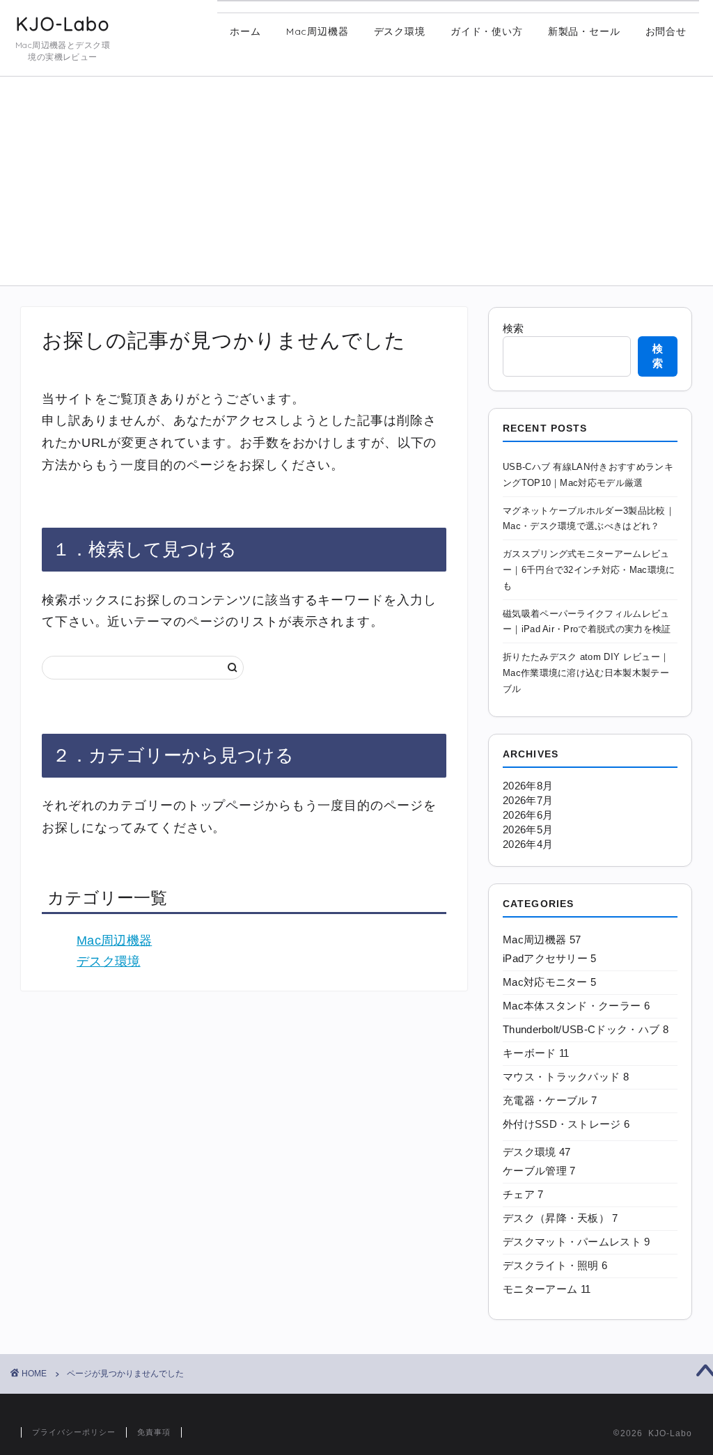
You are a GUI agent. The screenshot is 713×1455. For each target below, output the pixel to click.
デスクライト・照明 (555, 1265)
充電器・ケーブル (550, 1100)
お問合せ (666, 31)
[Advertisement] (356, 181)
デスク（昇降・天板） (560, 1218)
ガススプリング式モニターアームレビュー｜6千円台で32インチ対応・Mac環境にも (589, 570)
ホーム (245, 31)
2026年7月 (528, 800)
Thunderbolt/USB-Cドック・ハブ (585, 1029)
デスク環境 (399, 31)
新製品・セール (584, 31)
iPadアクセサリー (550, 958)
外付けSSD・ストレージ (566, 1124)
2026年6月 (528, 815)
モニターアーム (546, 1289)
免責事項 (154, 1432)
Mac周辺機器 (317, 31)
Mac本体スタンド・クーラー (576, 1006)
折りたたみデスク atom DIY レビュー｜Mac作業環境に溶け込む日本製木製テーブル (586, 673)
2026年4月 (528, 844)
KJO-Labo (62, 24)
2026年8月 (528, 786)
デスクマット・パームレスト (576, 1242)
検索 (513, 328)
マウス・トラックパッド (566, 1077)
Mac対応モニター (550, 982)
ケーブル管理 (539, 1171)
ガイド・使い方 (486, 31)
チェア (523, 1194)
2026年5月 (528, 829)
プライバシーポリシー (74, 1432)
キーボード (536, 1053)
